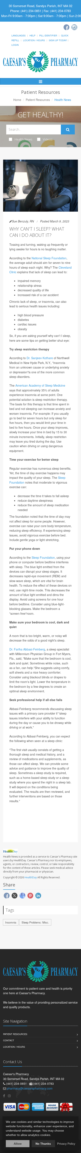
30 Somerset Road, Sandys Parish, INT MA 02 (40, 6)
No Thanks (43, 1143)
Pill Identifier (48, 35)
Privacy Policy (66, 1143)
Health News (23, 139)
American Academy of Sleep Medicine (40, 385)
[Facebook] (66, 27)
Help (32, 35)
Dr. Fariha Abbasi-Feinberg (27, 649)
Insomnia (10, 922)
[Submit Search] (68, 130)
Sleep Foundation (43, 557)
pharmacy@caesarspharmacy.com (30, 1088)
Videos (48, 139)
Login (15, 44)
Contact (8, 1040)
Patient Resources (38, 100)
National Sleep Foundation (49, 258)
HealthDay (31, 877)
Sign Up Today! (58, 40)
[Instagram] (74, 27)
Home (17, 100)
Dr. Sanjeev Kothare (40, 358)
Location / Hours (34, 40)
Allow (18, 1143)
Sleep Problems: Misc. (35, 922)
